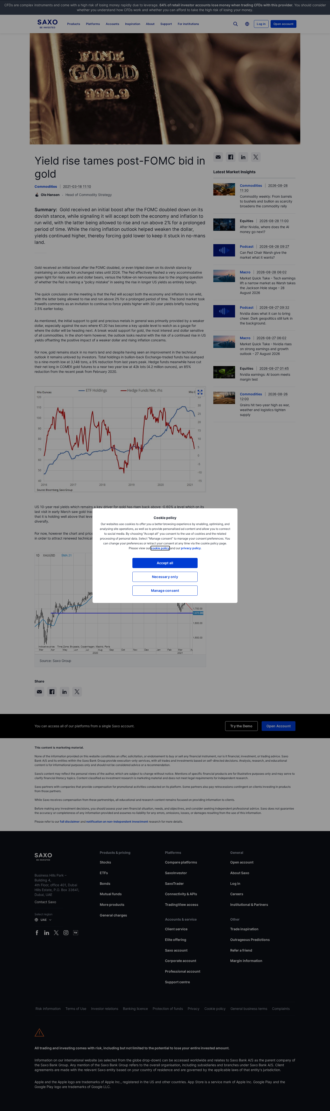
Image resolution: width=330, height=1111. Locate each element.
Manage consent (165, 590)
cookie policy (160, 548)
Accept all (165, 563)
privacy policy (191, 548)
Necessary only (165, 577)
